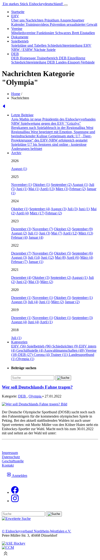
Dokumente (19, 37)
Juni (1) (21, 189)
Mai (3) (33, 282)
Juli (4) (33, 302)
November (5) (42, 253)
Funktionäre (46, 33)
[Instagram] (15, 501)
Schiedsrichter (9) (65, 346)
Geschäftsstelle (13, 461)
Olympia (35, 396)
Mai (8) (60, 257)
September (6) (82, 253)
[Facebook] (15, 492)
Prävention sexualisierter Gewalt (73, 24)
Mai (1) (33, 189)
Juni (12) (47, 257)
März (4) (86, 257)
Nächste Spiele (45, 50)
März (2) (46, 282)
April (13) (47, 189)
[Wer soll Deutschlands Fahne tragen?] (34, 404)
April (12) (70, 233)
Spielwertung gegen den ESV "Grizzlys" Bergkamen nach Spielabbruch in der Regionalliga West (52, 125)
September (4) (39, 209)
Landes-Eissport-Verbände (75, 62)
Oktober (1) (41, 185)
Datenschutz (11, 457)
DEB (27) (26, 355)
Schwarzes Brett (67, 33)
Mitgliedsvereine (24, 33)
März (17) (37, 213)
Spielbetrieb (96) (39, 346)
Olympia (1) (25, 359)
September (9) (82, 229)
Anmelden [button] (19, 476)
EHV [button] (15, 16)
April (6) (73, 257)
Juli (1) (33, 233)
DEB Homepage (24, 58)
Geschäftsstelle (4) (30, 350)
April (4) (22, 213)
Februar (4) (19, 237)
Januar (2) (72, 302)
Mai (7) (56, 233)
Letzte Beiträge (22, 115)
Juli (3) (72, 209)
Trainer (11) (60, 355)
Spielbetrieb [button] (20, 41)
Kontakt (8, 465)
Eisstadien (87, 33)
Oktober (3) (41, 278)
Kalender (18, 24)
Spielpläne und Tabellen (29, 45)
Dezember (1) (21, 298)
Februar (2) (77, 189)
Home (15, 94)
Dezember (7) (21, 253)
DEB (22, 396)
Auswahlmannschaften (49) (64, 350)
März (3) (62, 189)
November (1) (21, 185)
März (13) (85, 233)
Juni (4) (33, 322)
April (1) (46, 322)
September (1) (82, 298)
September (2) (61, 185)
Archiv (16, 153)
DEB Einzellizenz (72, 58)
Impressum (10, 453)
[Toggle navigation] (66, 5)
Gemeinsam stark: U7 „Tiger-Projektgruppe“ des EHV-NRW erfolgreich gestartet (51, 138)
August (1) (19, 169)
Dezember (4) (21, 278)
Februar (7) (19, 262)
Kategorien (19, 342)
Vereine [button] (16, 29)
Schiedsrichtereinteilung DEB (33, 62)
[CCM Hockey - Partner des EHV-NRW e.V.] (8, 547)
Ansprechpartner (72, 20)
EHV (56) (19, 346)
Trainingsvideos (38, 24)
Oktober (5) (62, 253)
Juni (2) (21, 282)
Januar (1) (36, 262)
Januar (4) (36, 237)
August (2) (19, 233)
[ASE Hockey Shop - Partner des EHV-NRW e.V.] (13, 543)
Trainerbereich (48, 58)
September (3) (82, 318)
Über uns (18, 20)
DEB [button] (15, 54)
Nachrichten (35, 20)
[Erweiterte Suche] (16, 519)
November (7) (42, 229)
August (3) (59, 209)
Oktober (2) (62, 229)
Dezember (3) (21, 229)
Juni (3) (44, 233)
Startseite (17, 12)
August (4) (19, 322)
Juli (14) (34, 257)
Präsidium (52, 20)
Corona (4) (42, 355)
